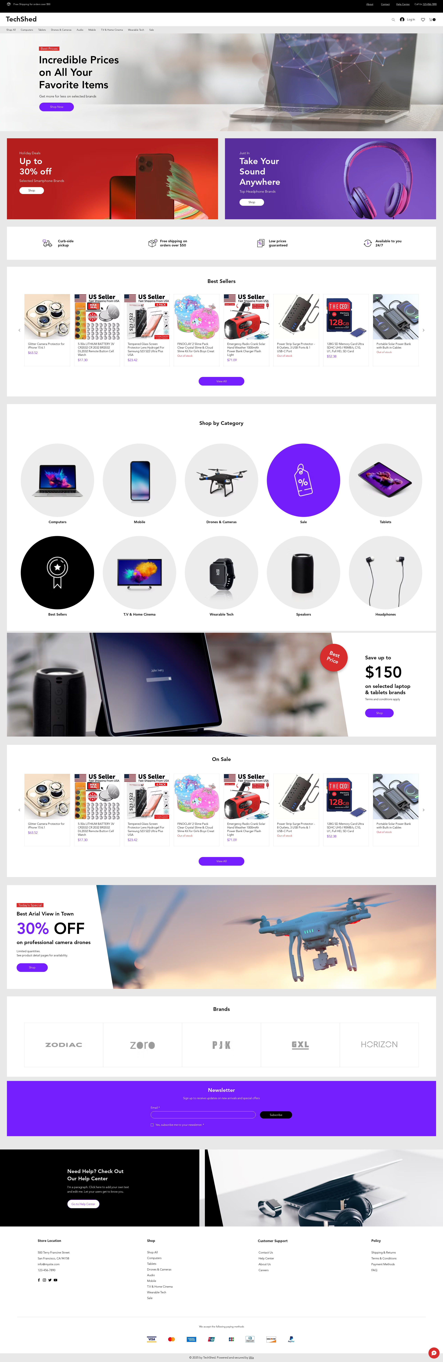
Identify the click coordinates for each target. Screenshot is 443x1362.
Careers (264, 1270)
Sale (149, 1298)
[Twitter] (50, 1280)
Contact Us (266, 1252)
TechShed (21, 19)
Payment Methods (383, 1264)
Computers (154, 1258)
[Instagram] (44, 1280)
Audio (151, 1275)
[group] (221, 330)
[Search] (393, 19)
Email (155, 1107)
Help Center (266, 1258)
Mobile (151, 1281)
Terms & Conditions (383, 1258)
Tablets (151, 1263)
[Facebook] (39, 1280)
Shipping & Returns (383, 1252)
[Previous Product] (19, 330)
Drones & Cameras (159, 1269)
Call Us (426, 4)
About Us (265, 1264)
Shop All (152, 1252)
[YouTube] (55, 1280)
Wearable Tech (156, 1292)
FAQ (374, 1270)
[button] (432, 19)
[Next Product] (424, 330)
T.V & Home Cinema (160, 1286)
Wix (251, 1357)
